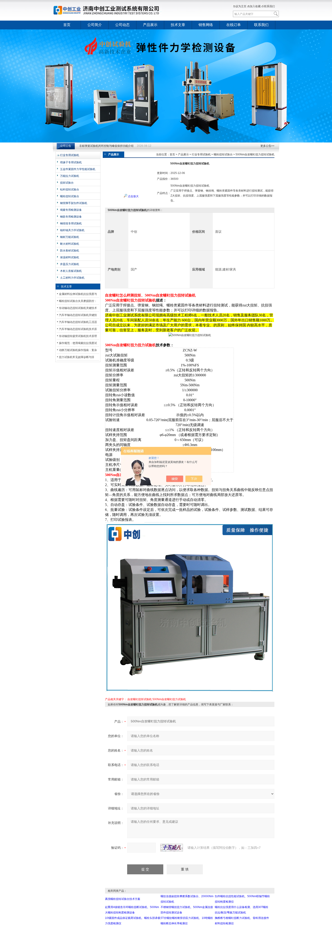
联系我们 (269, 6)
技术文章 (178, 25)
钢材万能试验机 (69, 237)
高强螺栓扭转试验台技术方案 (122, 899)
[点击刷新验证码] (171, 847)
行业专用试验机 (69, 155)
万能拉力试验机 (69, 176)
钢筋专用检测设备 (71, 216)
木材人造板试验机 (71, 271)
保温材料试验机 (69, 257)
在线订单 (233, 25)
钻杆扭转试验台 (69, 189)
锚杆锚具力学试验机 (72, 230)
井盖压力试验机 (69, 264)
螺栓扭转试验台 (69, 196)
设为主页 (241, 6)
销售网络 (206, 25)
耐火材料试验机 (69, 243)
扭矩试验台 (67, 182)
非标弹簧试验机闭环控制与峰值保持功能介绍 (106, 145)
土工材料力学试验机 (72, 277)
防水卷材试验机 (69, 250)
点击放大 (133, 196)
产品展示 (150, 25)
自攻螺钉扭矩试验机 (139, 699)
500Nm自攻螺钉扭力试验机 (169, 699)
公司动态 (122, 25)
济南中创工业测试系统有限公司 (108, 10)
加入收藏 (255, 6)
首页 (66, 25)
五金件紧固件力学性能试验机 (77, 169)
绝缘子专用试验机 (71, 162)
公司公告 (65, 145)
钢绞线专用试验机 (71, 223)
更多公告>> (267, 145)
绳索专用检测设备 (71, 209)
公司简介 (94, 25)
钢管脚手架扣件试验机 (73, 203)
